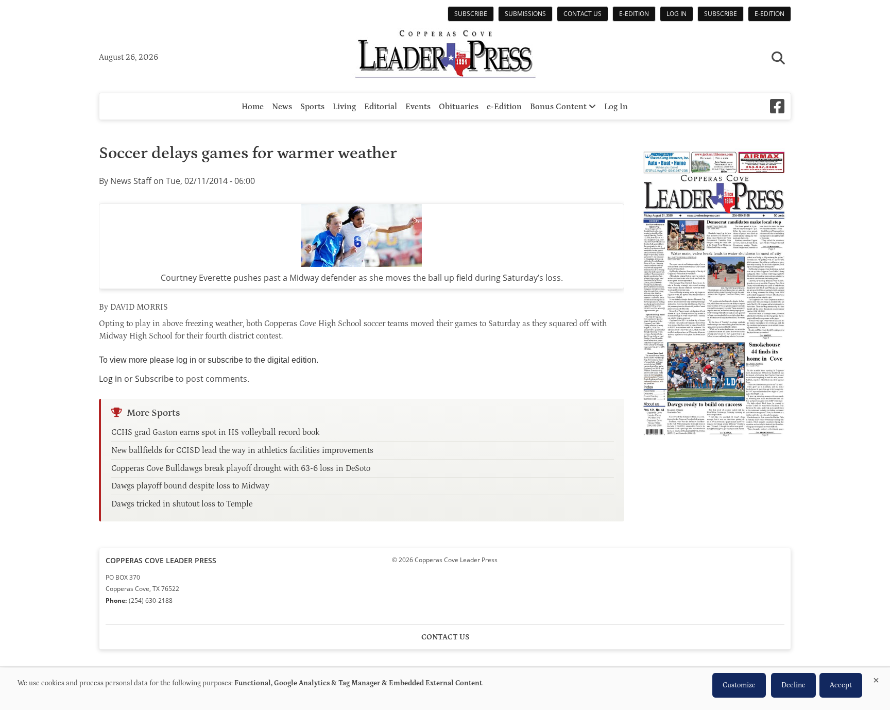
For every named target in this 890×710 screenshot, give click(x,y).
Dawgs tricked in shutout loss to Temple (181, 504)
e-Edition (634, 13)
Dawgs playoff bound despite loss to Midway (190, 486)
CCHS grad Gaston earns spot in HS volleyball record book (215, 432)
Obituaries (458, 106)
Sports (312, 106)
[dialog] (445, 689)
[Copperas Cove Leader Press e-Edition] (714, 443)
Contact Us (582, 13)
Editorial (380, 106)
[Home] (445, 55)
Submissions (525, 13)
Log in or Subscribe (136, 378)
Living (344, 106)
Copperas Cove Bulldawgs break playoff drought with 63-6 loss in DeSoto (240, 468)
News (282, 106)
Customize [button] (739, 685)
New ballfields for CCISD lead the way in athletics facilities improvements (242, 450)
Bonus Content (559, 106)
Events (418, 106)
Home (253, 106)
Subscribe (470, 13)
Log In (676, 13)
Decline (793, 685)
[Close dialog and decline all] (876, 678)
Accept (841, 685)
